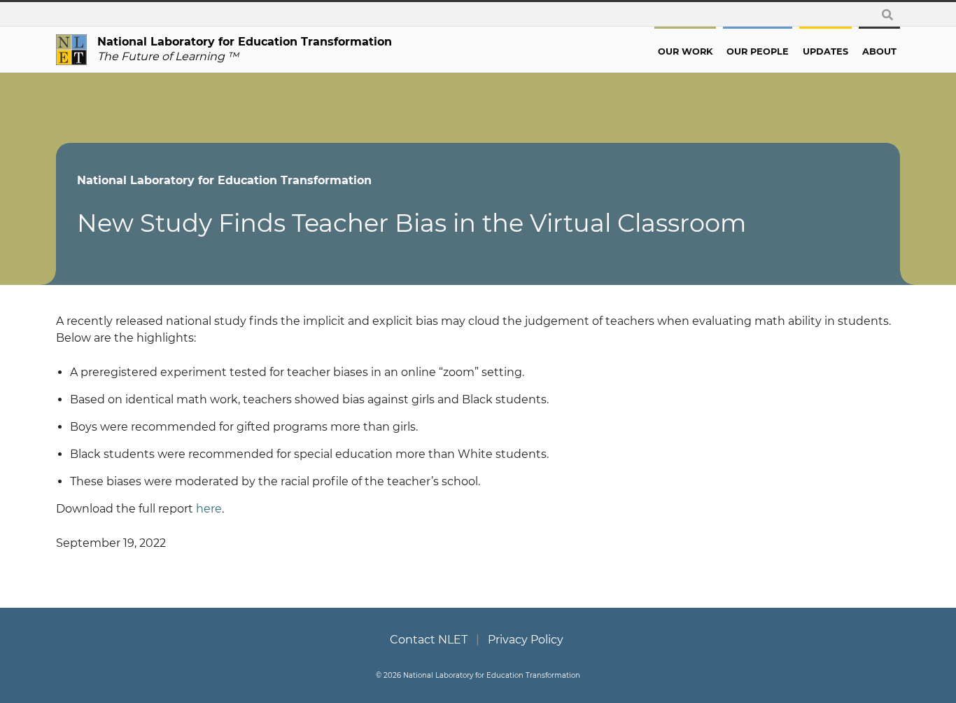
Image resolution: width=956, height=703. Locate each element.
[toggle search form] (887, 14)
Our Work (685, 51)
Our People (757, 51)
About (879, 51)
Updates (825, 51)
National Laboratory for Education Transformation (224, 180)
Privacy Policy (525, 639)
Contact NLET (429, 639)
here (209, 508)
